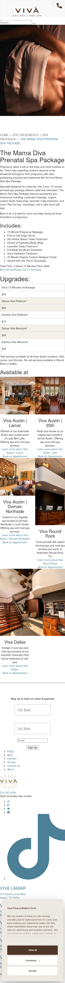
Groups (11, 762)
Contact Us (13, 765)
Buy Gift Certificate (10, 269)
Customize (30, 960)
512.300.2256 (8, 792)
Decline (32, 971)
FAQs (10, 751)
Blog (9, 755)
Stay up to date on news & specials (32, 698)
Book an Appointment (15, 456)
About (10, 769)
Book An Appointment (50, 456)
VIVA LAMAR (13, 888)
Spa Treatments (25, 135)
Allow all (32, 950)
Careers (11, 758)
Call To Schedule (31, 269)
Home (4, 135)
